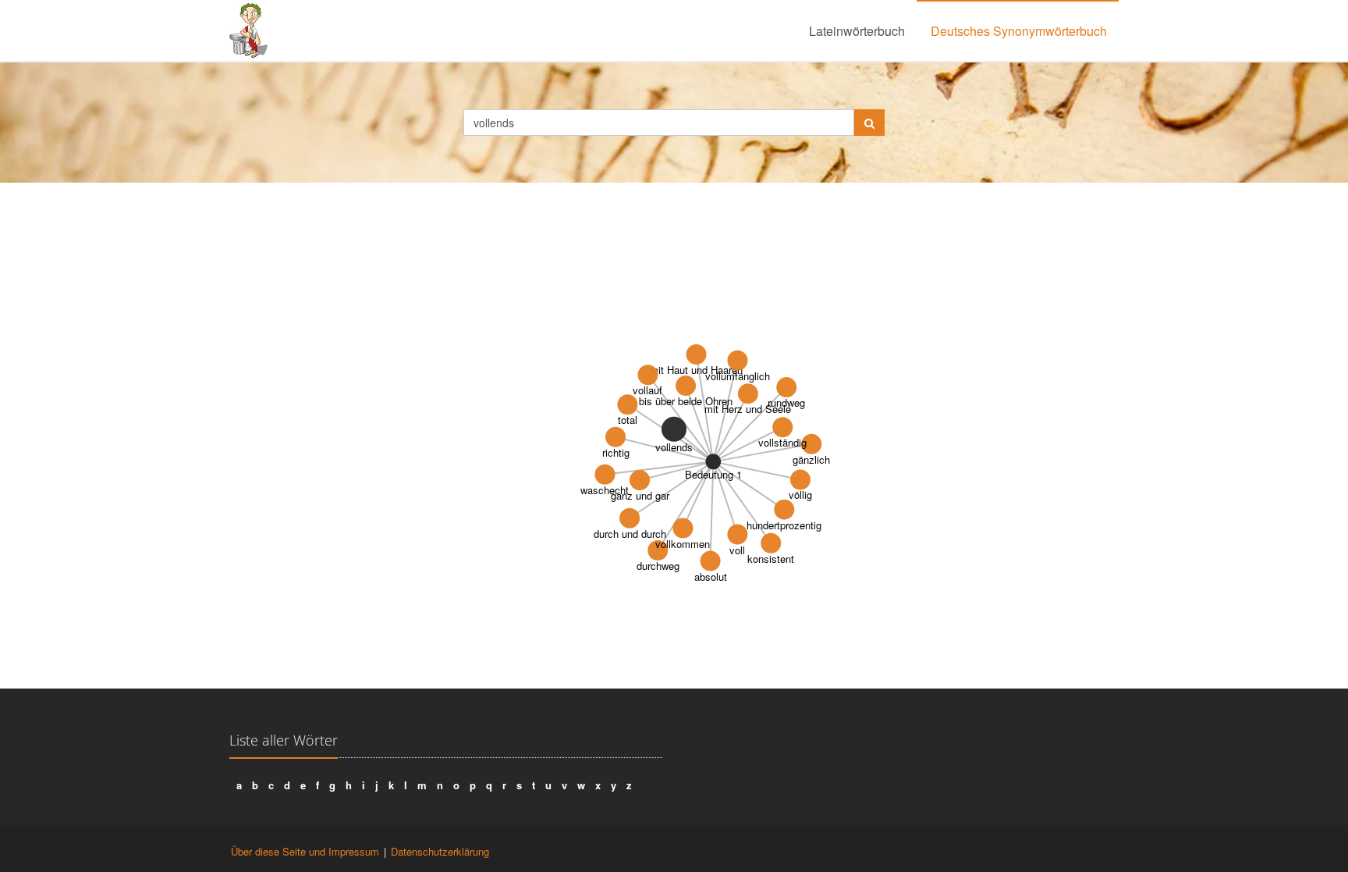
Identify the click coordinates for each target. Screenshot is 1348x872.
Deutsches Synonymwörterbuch (1019, 31)
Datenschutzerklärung (440, 851)
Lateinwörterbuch (857, 31)
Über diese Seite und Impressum (305, 851)
